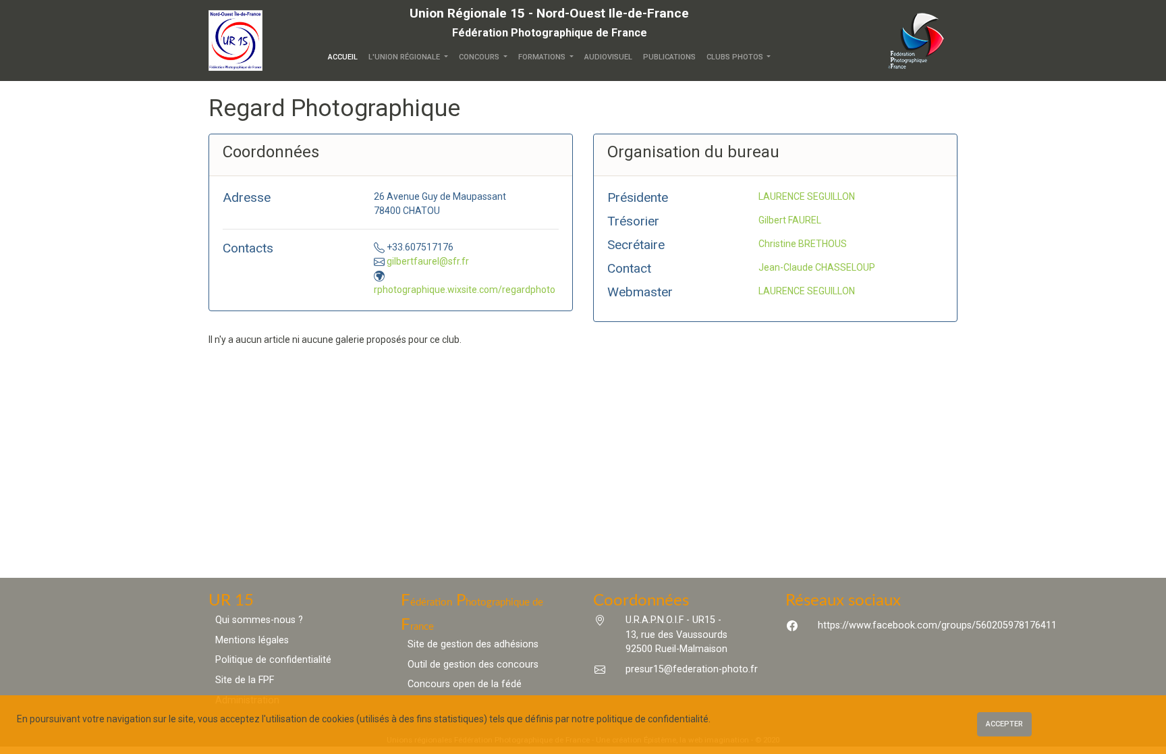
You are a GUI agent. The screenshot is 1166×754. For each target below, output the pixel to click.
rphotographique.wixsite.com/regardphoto (464, 289)
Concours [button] (480, 57)
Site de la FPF (244, 680)
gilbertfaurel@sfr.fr (428, 261)
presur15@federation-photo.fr (692, 669)
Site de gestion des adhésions (473, 644)
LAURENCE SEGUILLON (806, 196)
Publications (669, 57)
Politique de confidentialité (273, 660)
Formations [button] (542, 57)
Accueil (345, 56)
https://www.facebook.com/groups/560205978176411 (937, 625)
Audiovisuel (608, 57)
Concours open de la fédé (465, 684)
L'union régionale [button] (405, 57)
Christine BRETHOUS (802, 243)
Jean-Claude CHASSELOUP (816, 267)
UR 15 (231, 601)
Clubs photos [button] (735, 57)
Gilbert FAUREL (789, 220)
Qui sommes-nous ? (259, 620)
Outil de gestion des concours (473, 664)
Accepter (1004, 724)
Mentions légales (252, 640)
